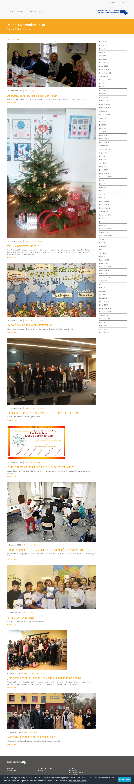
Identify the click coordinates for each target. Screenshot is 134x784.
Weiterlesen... (12, 102)
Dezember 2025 (105, 69)
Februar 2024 (104, 139)
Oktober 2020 (104, 232)
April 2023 (103, 163)
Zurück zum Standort (15, 39)
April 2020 (103, 253)
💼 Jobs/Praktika (73, 775)
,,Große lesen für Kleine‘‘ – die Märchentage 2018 (44, 678)
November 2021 (105, 208)
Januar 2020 (103, 263)
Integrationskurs (20, 618)
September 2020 (105, 236)
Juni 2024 (102, 125)
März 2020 (103, 256)
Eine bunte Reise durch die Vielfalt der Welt (40, 467)
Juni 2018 (102, 326)
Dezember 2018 (105, 308)
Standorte (31, 12)
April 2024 (103, 132)
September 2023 (105, 149)
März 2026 (103, 59)
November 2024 (105, 107)
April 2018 (103, 329)
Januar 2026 (103, 66)
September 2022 (105, 177)
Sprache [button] (112, 2)
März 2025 (103, 94)
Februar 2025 (104, 97)
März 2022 (103, 197)
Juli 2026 (102, 49)
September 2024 (105, 114)
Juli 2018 (102, 322)
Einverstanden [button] (124, 779)
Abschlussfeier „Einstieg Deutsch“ (32, 95)
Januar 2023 (103, 170)
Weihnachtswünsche (23, 246)
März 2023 (103, 166)
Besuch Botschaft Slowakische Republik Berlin (42, 413)
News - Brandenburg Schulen (35, 462)
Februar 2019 (104, 301)
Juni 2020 (102, 246)
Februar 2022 (104, 201)
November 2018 (105, 312)
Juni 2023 (102, 159)
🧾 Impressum (73, 770)
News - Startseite (30, 732)
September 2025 (105, 80)
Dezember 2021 (105, 204)
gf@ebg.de (43, 770)
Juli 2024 (102, 121)
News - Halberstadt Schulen (35, 320)
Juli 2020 (102, 242)
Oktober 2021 (104, 211)
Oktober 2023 (104, 145)
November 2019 (105, 270)
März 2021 (103, 225)
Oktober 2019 (104, 274)
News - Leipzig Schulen (33, 241)
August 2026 (103, 45)
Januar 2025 (103, 100)
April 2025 (103, 90)
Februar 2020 (104, 260)
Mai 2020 (102, 249)
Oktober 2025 (104, 76)
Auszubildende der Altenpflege (31, 737)
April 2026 (103, 55)
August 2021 (103, 218)
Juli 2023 (102, 156)
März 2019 (103, 298)
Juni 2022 (102, 187)
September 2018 (105, 319)
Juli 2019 (102, 284)
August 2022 (103, 180)
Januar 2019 (103, 305)
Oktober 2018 (104, 315)
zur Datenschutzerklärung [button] (78, 781)
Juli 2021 (102, 222)
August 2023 (103, 152)
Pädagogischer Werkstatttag (29, 325)
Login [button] (122, 2)
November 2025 (105, 73)
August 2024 (103, 118)
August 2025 (103, 83)
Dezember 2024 (105, 104)
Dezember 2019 (105, 267)
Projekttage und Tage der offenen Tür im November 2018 (50, 550)
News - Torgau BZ (31, 91)
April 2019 (103, 294)
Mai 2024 (102, 128)
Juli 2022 (102, 184)
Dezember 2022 (105, 173)
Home (11, 12)
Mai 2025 (102, 87)
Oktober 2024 (104, 111)
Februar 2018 (104, 332)
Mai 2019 (102, 291)
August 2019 (103, 281)
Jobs (41, 12)
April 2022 (103, 194)
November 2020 (105, 229)
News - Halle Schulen (31, 545)
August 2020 (103, 239)
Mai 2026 (102, 52)
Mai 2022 (102, 191)
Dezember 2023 (105, 142)
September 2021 (105, 215)
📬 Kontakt (72, 768)
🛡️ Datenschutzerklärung (76, 772)
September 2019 (105, 277)
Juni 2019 (102, 287)
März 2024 (103, 135)
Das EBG (20, 12)
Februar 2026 (104, 62)
